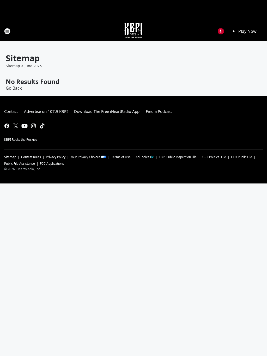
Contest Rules (31, 157)
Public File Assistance (19, 163)
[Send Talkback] (221, 31)
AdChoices (143, 157)
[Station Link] (133, 31)
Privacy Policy (55, 157)
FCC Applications (52, 163)
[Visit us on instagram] (33, 126)
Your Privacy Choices (85, 157)
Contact (11, 111)
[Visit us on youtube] (24, 126)
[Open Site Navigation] (7, 31)
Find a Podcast (159, 111)
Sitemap (13, 65)
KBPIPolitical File (214, 157)
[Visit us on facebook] (7, 126)
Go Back (14, 88)
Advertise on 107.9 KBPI (46, 111)
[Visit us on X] (16, 126)
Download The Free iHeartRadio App (106, 111)
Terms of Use (121, 157)
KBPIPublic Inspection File (178, 157)
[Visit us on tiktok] (42, 126)
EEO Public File (241, 157)
